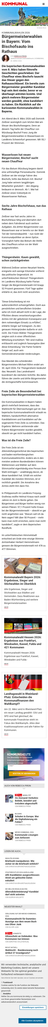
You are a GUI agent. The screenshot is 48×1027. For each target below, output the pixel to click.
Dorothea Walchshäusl (19, 942)
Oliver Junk (14, 927)
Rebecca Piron (20, 56)
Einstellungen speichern (33, 1007)
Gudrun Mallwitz (16, 897)
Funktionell (7, 982)
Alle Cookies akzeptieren (32, 1021)
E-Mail (11, 766)
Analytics (7, 993)
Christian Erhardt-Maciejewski (22, 867)
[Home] (14, 4)
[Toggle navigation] (43, 4)
